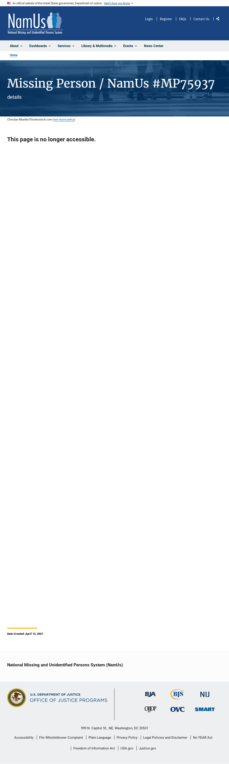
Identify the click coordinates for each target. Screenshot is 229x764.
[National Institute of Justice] (204, 692)
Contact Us (201, 19)
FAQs (182, 19)
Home (13, 55)
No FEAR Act (202, 738)
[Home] (35, 23)
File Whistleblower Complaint (61, 738)
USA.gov (127, 748)
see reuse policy (63, 119)
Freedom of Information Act (94, 748)
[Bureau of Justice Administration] (150, 692)
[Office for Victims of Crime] (177, 709)
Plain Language (100, 738)
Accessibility (24, 738)
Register (166, 19)
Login (149, 19)
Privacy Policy (127, 738)
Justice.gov (147, 748)
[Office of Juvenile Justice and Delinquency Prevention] (150, 710)
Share (219, 19)
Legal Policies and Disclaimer (165, 738)
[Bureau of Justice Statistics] (177, 697)
